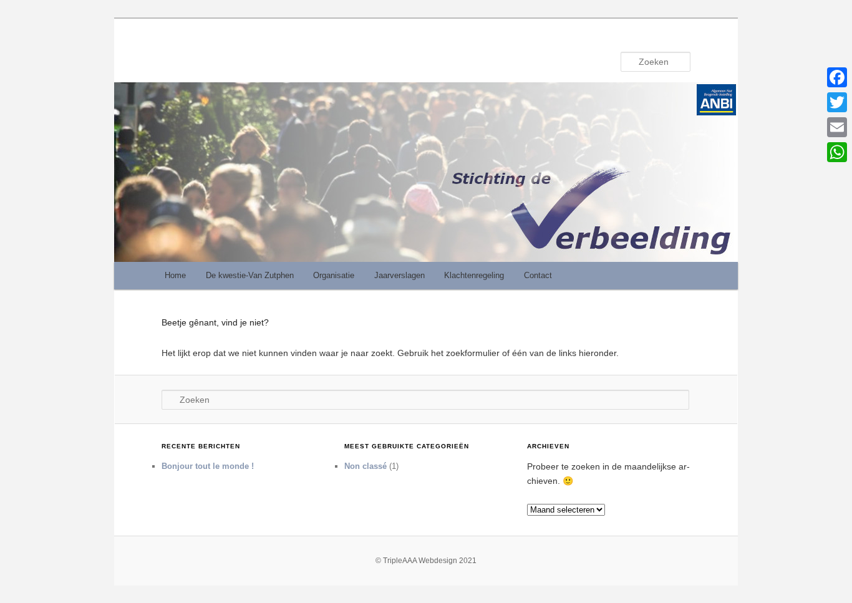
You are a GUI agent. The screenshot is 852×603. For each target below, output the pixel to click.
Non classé (365, 466)
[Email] (837, 127)
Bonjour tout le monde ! (208, 466)
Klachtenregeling (474, 275)
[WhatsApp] (837, 152)
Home (175, 275)
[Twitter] (837, 102)
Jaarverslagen (399, 275)
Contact (538, 275)
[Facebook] (837, 77)
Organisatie (333, 275)
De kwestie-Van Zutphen (250, 275)
